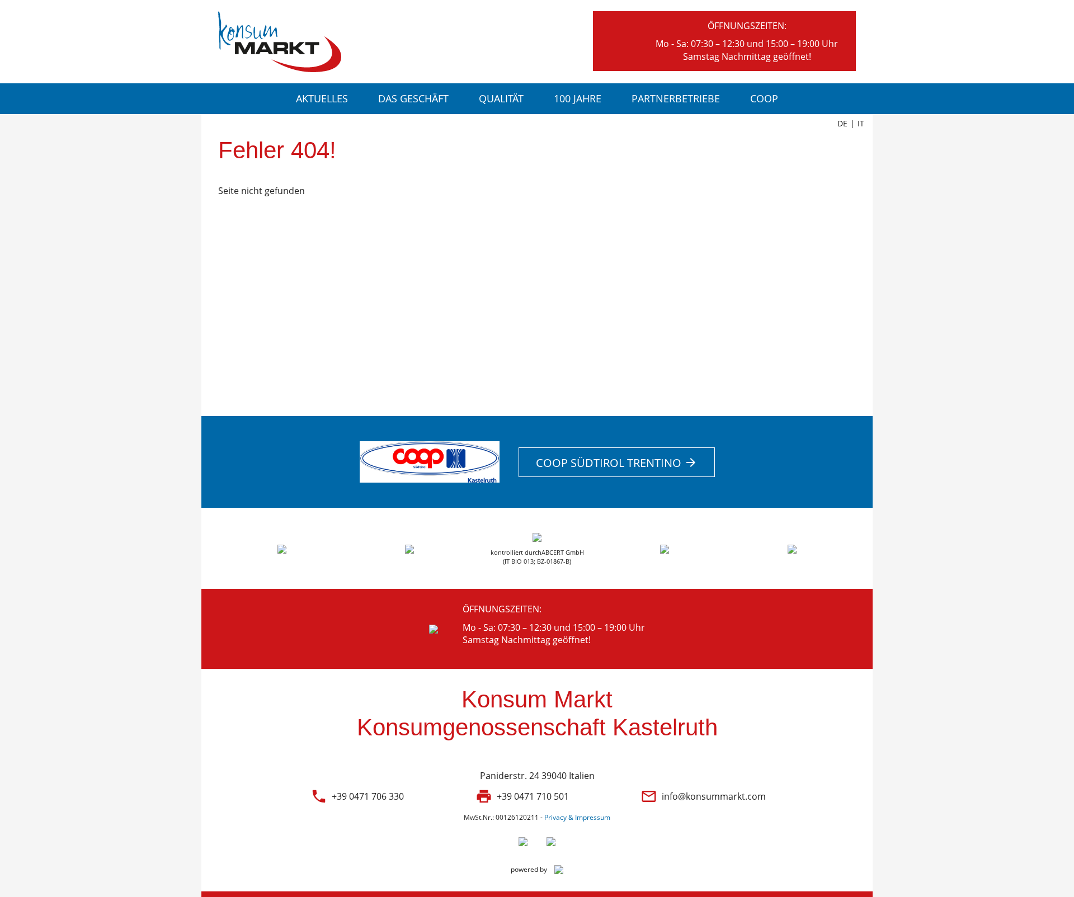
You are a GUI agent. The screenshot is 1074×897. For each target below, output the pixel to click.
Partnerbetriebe (676, 98)
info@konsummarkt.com (714, 796)
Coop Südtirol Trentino (617, 462)
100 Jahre (577, 98)
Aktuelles (322, 98)
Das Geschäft (413, 98)
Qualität (501, 98)
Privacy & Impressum (577, 817)
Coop (764, 98)
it (861, 123)
